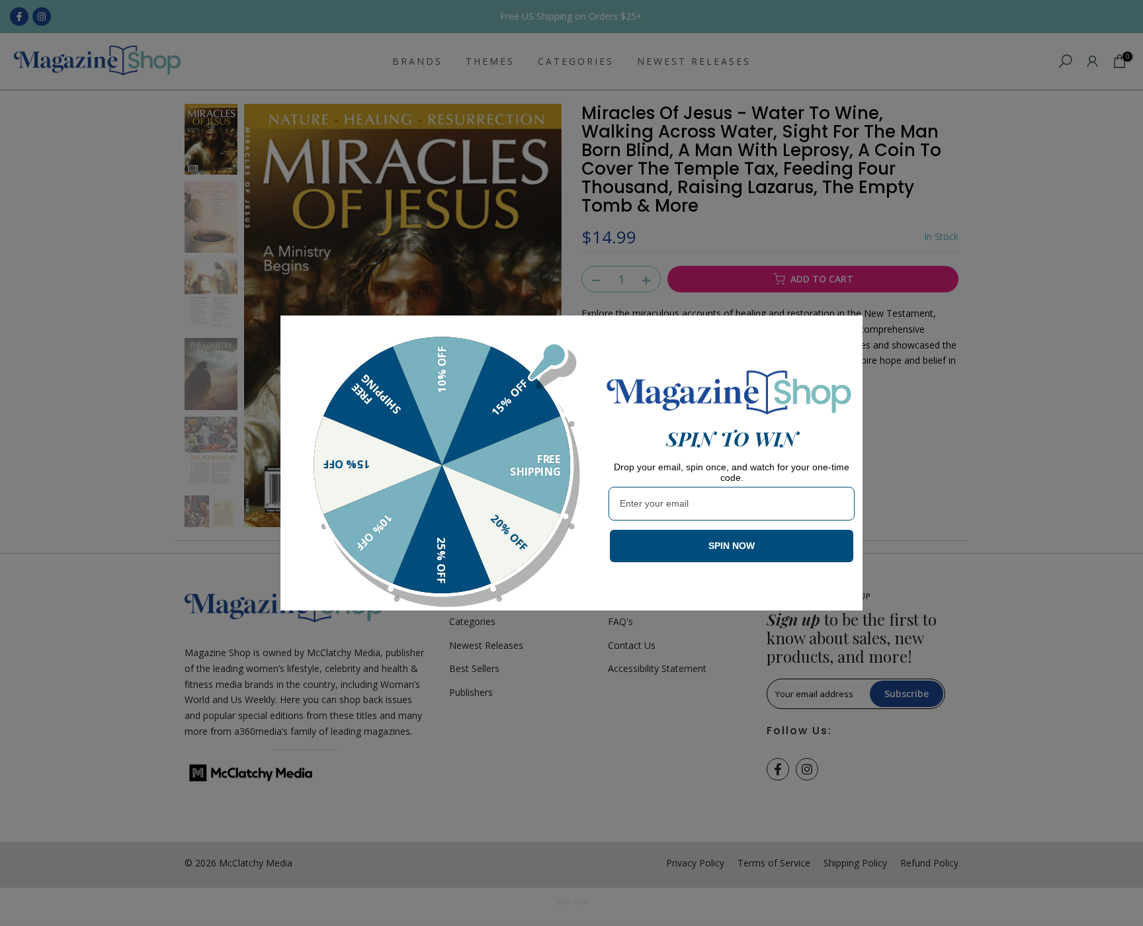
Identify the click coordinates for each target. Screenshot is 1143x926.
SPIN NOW (731, 545)
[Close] (847, 331)
